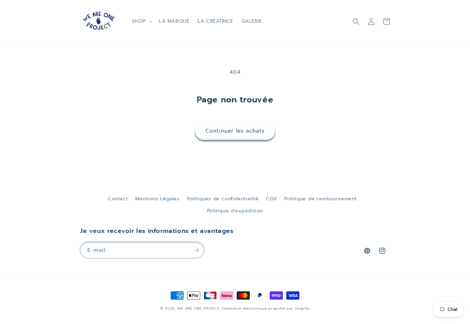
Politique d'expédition (235, 210)
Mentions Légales (157, 198)
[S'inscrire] (196, 250)
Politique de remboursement (320, 198)
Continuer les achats (235, 131)
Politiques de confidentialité (222, 198)
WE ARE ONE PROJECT (198, 308)
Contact (118, 198)
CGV (271, 198)
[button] (141, 21)
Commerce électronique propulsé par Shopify (266, 308)
